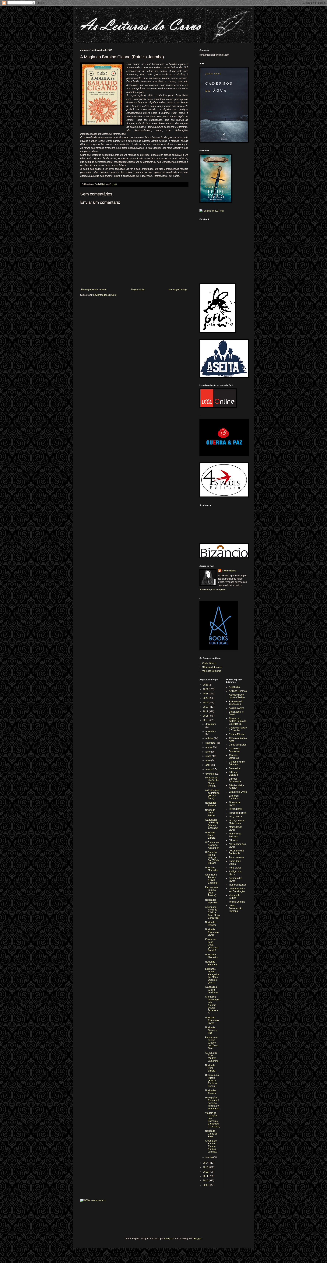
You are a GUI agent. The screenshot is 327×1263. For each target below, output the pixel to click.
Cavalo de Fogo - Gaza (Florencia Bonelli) (211, 945)
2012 (206, 1171)
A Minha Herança (238, 691)
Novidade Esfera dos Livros (212, 932)
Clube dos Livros (237, 744)
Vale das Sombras (211, 671)
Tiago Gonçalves (237, 884)
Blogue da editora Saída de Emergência (237, 721)
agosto (209, 747)
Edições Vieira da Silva (236, 786)
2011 (206, 1176)
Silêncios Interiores (212, 667)
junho (209, 756)
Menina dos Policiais (235, 835)
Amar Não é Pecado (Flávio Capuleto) (211, 878)
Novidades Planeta (210, 804)
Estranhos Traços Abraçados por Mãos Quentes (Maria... (212, 976)
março (209, 769)
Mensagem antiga (178, 289)
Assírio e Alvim (236, 708)
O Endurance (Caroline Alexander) (212, 845)
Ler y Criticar (235, 816)
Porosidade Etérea (235, 862)
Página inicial (138, 289)
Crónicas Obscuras (234, 756)
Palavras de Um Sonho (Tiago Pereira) (212, 781)
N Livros (233, 840)
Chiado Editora (236, 734)
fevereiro (210, 774)
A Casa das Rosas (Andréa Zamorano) (212, 1056)
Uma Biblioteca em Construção (237, 890)
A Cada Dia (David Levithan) (211, 990)
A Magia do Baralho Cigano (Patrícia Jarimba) (211, 1146)
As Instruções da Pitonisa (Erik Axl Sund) (212, 794)
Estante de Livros (238, 792)
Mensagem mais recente (94, 289)
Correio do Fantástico (234, 750)
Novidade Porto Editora (210, 813)
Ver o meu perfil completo (212, 589)
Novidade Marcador (211, 869)
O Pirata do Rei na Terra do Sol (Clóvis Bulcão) (212, 858)
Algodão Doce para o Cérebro (237, 696)
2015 (206, 720)
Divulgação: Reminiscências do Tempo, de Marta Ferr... (212, 1103)
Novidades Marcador (211, 956)
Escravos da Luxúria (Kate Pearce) (211, 891)
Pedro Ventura (236, 857)
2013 (206, 1167)
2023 (206, 684)
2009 (206, 1185)
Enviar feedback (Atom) (105, 295)
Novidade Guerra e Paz (211, 1030)
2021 (206, 693)
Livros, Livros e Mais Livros (236, 822)
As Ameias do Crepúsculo (236, 702)
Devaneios (234, 768)
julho (208, 751)
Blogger (198, 1238)
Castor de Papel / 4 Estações (238, 729)
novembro (211, 731)
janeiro (209, 1157)
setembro (211, 743)
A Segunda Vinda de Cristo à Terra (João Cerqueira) (212, 912)
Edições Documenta (235, 780)
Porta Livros (235, 867)
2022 (206, 689)
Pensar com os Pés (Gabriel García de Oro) (211, 1043)
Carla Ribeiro (229, 570)
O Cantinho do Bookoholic (236, 852)
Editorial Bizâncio (233, 773)
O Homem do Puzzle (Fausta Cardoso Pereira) (212, 1080)
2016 (206, 715)
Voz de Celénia (237, 901)
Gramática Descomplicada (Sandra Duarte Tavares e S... (212, 1004)
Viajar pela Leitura (234, 896)
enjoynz (168, 1238)
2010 (206, 1180)
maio (208, 760)
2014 (206, 1163)
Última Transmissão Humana (235, 908)
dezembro (211, 724)
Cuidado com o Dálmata (237, 763)
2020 (206, 698)
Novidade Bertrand (211, 963)
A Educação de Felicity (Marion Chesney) (211, 824)
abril (208, 765)
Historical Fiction (237, 813)
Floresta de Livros (235, 803)
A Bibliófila (234, 687)
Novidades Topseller (211, 901)
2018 (206, 707)
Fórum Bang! (235, 809)
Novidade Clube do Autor (211, 1134)
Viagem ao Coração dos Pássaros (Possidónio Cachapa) (212, 1120)
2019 (206, 702)
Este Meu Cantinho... (234, 797)
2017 (206, 711)
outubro (210, 738)
